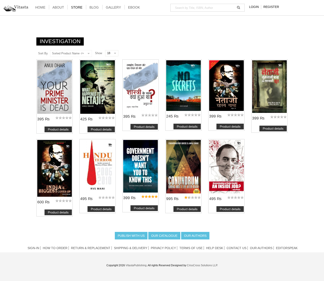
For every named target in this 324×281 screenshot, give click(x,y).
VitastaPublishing (136, 265)
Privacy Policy (163, 248)
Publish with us (131, 235)
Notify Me (183, 85)
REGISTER (271, 7)
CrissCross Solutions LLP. (202, 265)
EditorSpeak (287, 248)
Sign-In (33, 248)
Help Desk (214, 248)
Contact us (236, 248)
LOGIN (254, 7)
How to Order (55, 248)
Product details (58, 129)
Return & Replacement (90, 248)
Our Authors (195, 235)
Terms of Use (191, 248)
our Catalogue (164, 235)
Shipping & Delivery (130, 248)
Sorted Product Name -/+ (68, 53)
